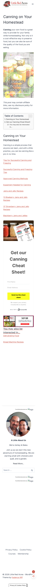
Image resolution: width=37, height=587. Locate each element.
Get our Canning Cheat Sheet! (18, 122)
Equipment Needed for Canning (17, 185)
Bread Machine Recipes (13, 342)
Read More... (18, 463)
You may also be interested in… (19, 126)
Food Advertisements (20, 409)
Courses (12, 554)
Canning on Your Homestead (17, 119)
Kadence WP (17, 577)
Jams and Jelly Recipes (13, 191)
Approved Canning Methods (15, 179)
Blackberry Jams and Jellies (15, 216)
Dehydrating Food (11, 336)
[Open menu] (33, 4)
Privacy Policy (12, 550)
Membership (23, 554)
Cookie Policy (25, 550)
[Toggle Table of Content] (29, 116)
